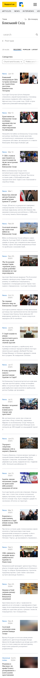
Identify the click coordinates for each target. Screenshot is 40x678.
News (17, 11)
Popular (26, 49)
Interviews (28, 11)
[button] (35, 4)
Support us (9, 4)
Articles (6, 11)
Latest (35, 49)
